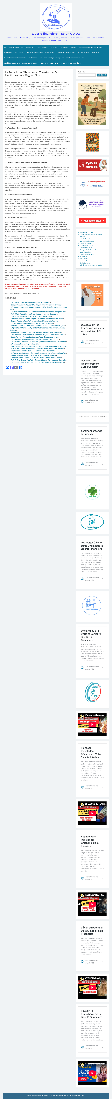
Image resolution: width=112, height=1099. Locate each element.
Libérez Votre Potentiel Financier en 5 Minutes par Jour (31, 316)
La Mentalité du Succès (87, 254)
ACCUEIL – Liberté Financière (13, 47)
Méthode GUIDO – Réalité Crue (71, 63)
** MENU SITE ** (83, 52)
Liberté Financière (86, 239)
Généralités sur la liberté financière (90, 47)
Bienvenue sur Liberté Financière (36, 47)
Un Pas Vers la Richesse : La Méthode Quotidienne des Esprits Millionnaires (38, 342)
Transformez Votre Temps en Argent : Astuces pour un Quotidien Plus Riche (38, 346)
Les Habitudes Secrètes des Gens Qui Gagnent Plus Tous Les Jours (35, 339)
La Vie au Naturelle (86, 261)
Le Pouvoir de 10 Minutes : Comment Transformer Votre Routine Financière (38, 353)
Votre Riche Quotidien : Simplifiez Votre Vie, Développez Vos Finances (36, 332)
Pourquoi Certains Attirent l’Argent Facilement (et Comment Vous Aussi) (37, 319)
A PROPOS (95, 52)
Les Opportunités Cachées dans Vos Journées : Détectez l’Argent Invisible (37, 362)
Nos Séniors (84, 259)
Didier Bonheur (85, 263)
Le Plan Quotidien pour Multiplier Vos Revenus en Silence (32, 323)
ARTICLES (54, 47)
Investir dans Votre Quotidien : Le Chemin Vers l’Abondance (32, 351)
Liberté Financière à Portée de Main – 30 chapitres (20, 58)
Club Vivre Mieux (85, 252)
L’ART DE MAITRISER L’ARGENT (14, 52)
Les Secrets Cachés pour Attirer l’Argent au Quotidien (30, 302)
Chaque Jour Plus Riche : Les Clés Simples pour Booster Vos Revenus (36, 305)
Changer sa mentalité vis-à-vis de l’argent (40, 52)
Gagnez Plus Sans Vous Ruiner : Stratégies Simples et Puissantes (34, 321)
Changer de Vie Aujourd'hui (89, 250)
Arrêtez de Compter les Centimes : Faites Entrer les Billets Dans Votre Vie (37, 348)
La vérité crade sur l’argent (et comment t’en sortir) (20, 63)
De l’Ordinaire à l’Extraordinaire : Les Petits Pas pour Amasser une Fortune (38, 335)
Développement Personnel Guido (91, 235)
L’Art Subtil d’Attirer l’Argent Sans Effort (25, 344)
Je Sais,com (83, 256)
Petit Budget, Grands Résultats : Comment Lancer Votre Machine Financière (38, 360)
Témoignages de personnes (66, 52)
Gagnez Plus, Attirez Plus (68, 47)
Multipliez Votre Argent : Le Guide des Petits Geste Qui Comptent (34, 337)
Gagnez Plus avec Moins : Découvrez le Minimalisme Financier (33, 355)
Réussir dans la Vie (86, 248)
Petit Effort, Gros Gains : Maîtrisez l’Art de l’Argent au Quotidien (34, 314)
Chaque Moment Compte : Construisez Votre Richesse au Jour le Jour (36, 358)
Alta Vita (82, 237)
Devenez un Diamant (87, 245)
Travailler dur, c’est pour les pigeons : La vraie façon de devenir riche (62, 58)
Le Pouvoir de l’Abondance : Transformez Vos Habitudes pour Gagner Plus (38, 312)
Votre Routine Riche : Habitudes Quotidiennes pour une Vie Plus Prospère (38, 325)
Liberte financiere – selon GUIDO (56, 33)
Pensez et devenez (86, 243)
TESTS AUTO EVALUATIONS (49, 63)
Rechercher (81, 72)
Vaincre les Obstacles (87, 241)
